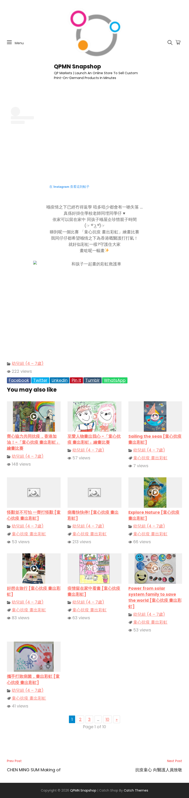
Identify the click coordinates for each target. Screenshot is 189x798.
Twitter (40, 380)
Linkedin (60, 380)
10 (107, 719)
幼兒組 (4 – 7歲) (28, 363)
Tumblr (92, 380)
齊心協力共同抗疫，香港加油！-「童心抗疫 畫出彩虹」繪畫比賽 (33, 442)
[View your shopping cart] (178, 43)
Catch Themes (136, 790)
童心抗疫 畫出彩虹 (150, 458)
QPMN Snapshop (77, 66)
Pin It (76, 380)
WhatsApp (115, 380)
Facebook (19, 380)
